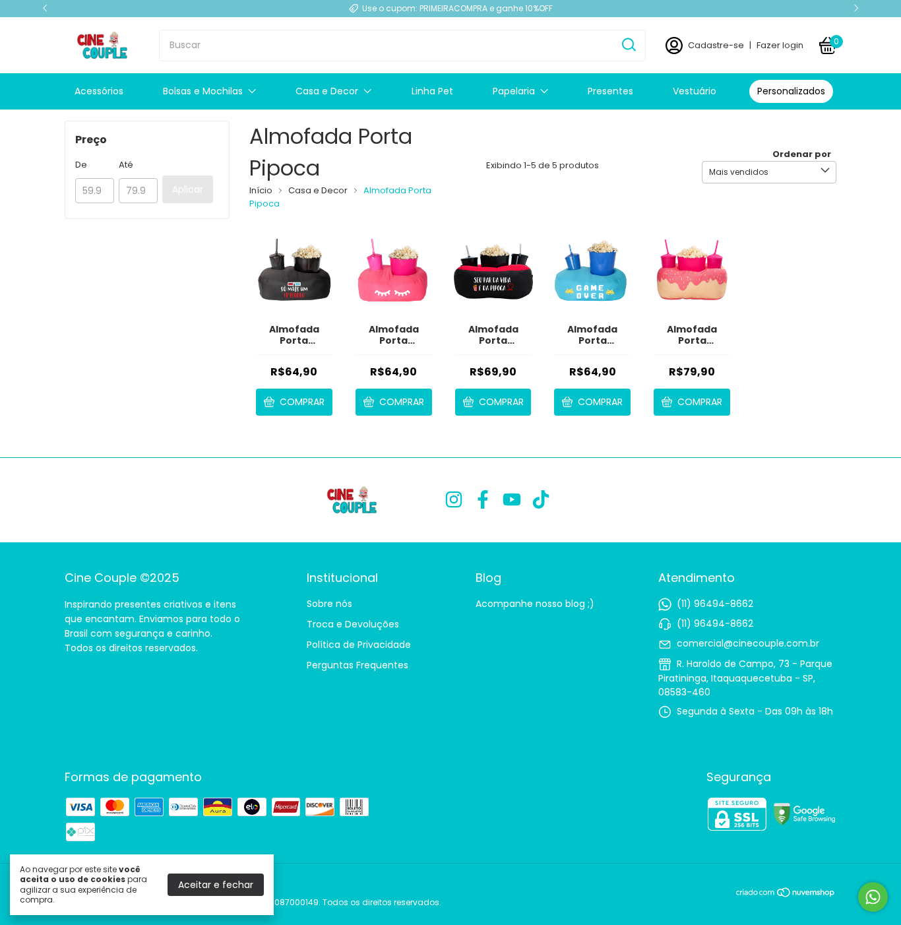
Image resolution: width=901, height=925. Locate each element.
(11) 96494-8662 (715, 603)
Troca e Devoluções (353, 624)
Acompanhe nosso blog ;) (535, 603)
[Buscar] (628, 44)
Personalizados (791, 91)
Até (126, 164)
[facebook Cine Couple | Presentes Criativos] (482, 500)
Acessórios (99, 91)
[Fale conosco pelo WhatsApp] (873, 897)
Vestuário (694, 91)
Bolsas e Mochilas (203, 91)
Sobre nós (329, 603)
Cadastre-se (716, 45)
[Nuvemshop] (785, 894)
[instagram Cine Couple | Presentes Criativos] (453, 500)
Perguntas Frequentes (357, 665)
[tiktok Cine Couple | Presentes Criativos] (540, 500)
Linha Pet (432, 91)
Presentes (610, 91)
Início (260, 190)
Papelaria (514, 91)
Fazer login (780, 45)
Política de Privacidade (359, 644)
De (81, 164)
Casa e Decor (326, 91)
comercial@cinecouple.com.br (748, 643)
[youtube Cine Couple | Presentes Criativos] (511, 500)
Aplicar (187, 189)
